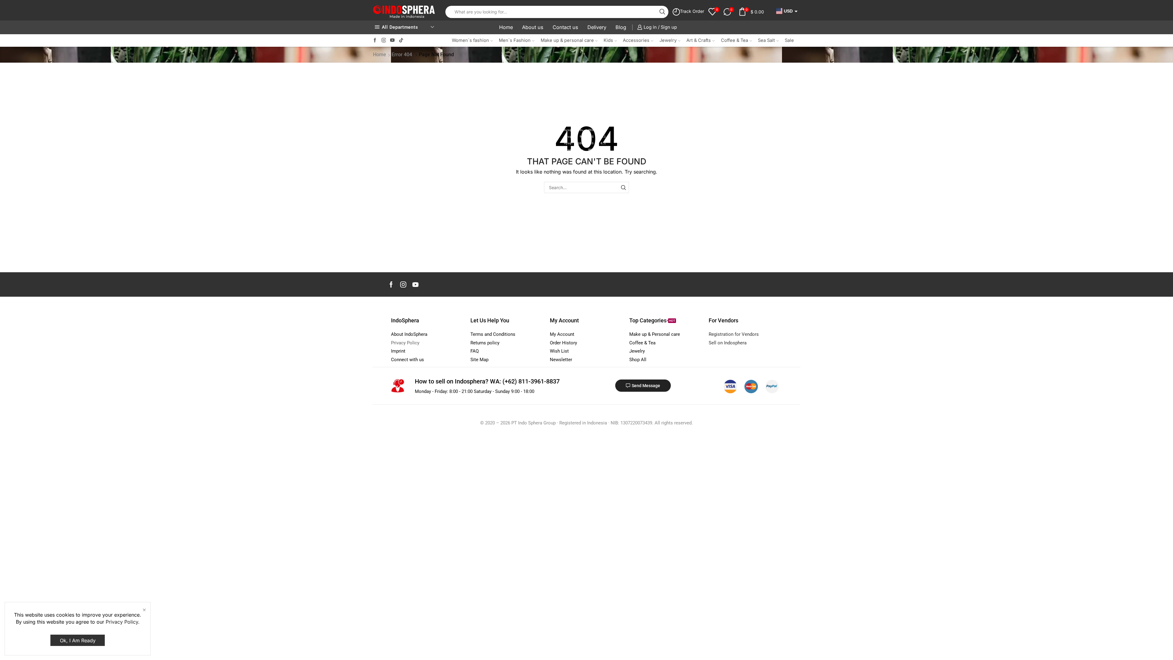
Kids (608, 40)
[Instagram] (384, 40)
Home (506, 27)
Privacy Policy (122, 622)
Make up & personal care (567, 40)
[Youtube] (392, 40)
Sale (789, 40)
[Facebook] (375, 40)
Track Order (692, 11)
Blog (621, 27)
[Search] (623, 187)
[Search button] (662, 12)
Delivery (596, 27)
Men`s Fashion (515, 40)
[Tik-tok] (401, 40)
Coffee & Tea (734, 40)
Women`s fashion (470, 40)
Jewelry (668, 40)
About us (532, 27)
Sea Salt (766, 40)
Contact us (565, 27)
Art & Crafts (698, 40)
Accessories (636, 40)
